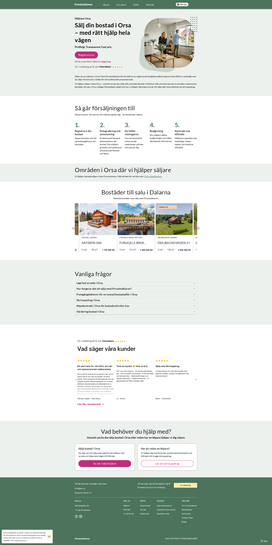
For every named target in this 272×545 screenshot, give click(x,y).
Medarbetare (187, 510)
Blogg (184, 522)
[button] (136, 283)
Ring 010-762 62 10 (83, 493)
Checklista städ (163, 514)
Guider (160, 501)
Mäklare (126, 506)
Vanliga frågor (187, 518)
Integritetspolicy (20, 540)
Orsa (146, 176)
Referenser (186, 514)
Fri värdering (128, 514)
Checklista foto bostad (166, 510)
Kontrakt (126, 510)
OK (49, 536)
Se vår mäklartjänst (104, 463)
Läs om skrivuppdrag (167, 463)
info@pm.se (80, 488)
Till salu (143, 510)
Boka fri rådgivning (102, 61)
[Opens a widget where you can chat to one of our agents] (264, 541)
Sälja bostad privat (164, 506)
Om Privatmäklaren (189, 506)
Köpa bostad (145, 506)
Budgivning (144, 514)
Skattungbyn (156, 176)
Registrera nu (86, 54)
